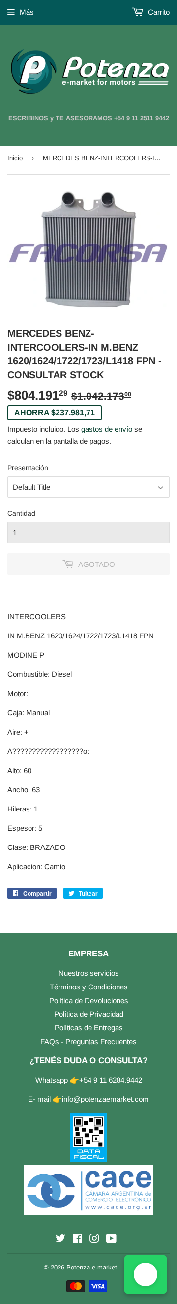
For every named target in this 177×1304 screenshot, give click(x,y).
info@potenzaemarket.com (105, 1099)
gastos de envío (106, 429)
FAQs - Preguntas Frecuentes (88, 1041)
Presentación (27, 468)
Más (27, 12)
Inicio (15, 158)
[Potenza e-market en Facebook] (77, 1239)
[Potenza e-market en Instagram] (94, 1239)
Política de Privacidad (88, 1014)
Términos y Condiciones (89, 987)
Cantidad (21, 513)
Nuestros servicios (89, 973)
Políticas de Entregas (89, 1027)
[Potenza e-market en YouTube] (111, 1239)
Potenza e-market (91, 1267)
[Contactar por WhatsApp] (145, 1274)
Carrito (158, 12)
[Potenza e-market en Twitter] (60, 1239)
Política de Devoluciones (88, 1000)
